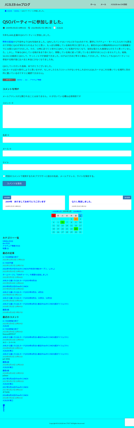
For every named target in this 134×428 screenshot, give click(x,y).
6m (26, 80)
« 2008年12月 (57, 211)
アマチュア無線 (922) (11, 246)
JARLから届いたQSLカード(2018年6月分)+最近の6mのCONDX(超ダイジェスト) (35, 304)
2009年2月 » (77, 211)
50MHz (19, 80)
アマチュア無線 (35, 80)
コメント (8, 103)
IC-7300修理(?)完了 (10, 257)
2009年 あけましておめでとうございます (25, 201)
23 (76, 229)
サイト (6, 162)
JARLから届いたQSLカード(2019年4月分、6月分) (23, 292)
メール (7, 148)
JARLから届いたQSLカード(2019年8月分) (20, 280)
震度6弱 (6, 310)
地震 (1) (6, 248)
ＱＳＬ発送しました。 (82, 201)
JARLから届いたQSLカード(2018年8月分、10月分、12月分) (27, 298)
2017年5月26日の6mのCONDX (15, 379)
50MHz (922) (8, 241)
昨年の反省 (8, 41)
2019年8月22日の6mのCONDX (15, 286)
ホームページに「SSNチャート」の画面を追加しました (25, 274)
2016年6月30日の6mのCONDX (15, 395)
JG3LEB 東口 (8, 351)
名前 (6, 135)
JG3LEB (6, 326)
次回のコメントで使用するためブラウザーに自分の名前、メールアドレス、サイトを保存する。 (51, 176)
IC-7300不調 (8, 263)
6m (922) (6, 243)
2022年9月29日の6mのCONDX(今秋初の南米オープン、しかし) (29, 269)
